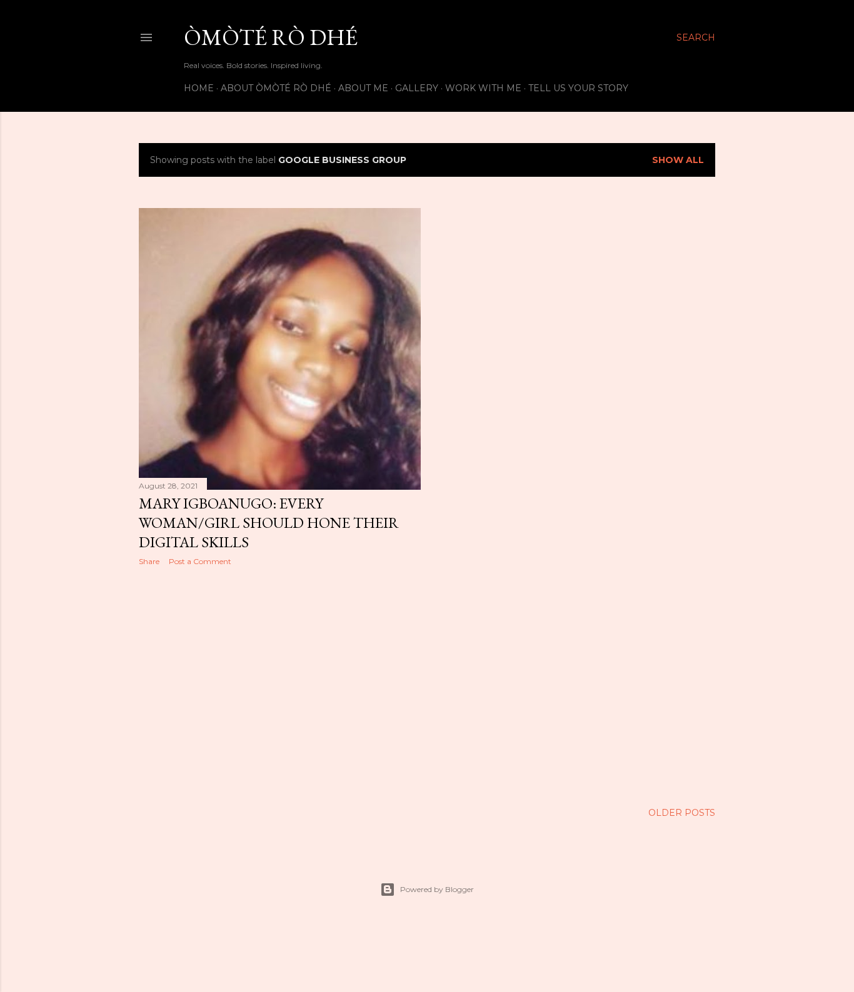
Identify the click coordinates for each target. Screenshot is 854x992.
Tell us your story (578, 88)
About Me (363, 88)
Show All (678, 160)
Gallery (416, 88)
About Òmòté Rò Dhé (276, 88)
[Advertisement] (280, 684)
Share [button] (149, 561)
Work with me (483, 88)
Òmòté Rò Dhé (271, 37)
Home (199, 88)
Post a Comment (200, 561)
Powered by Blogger (437, 889)
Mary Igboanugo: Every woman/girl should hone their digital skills (269, 523)
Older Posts (681, 812)
